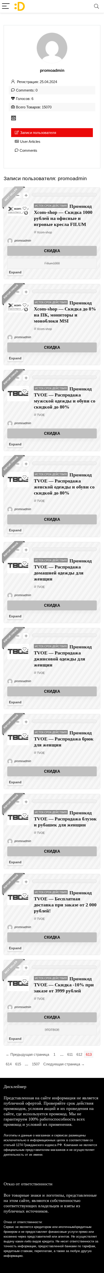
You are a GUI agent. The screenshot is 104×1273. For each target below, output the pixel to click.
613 (89, 1054)
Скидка (52, 251)
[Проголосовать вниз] (18, 195)
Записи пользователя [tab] (38, 133)
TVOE (41, 415)
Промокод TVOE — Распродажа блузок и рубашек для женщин (65, 818)
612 (79, 1054)
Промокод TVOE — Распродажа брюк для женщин (64, 738)
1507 (36, 1064)
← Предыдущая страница (27, 1054)
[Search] (96, 6)
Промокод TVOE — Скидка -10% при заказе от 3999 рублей (64, 984)
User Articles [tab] (30, 141)
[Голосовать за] (26, 195)
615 (18, 1064)
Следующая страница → (64, 1064)
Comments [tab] (28, 150)
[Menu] (6, 6)
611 (70, 1054)
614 (9, 1064)
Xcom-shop (44, 232)
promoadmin (22, 240)
